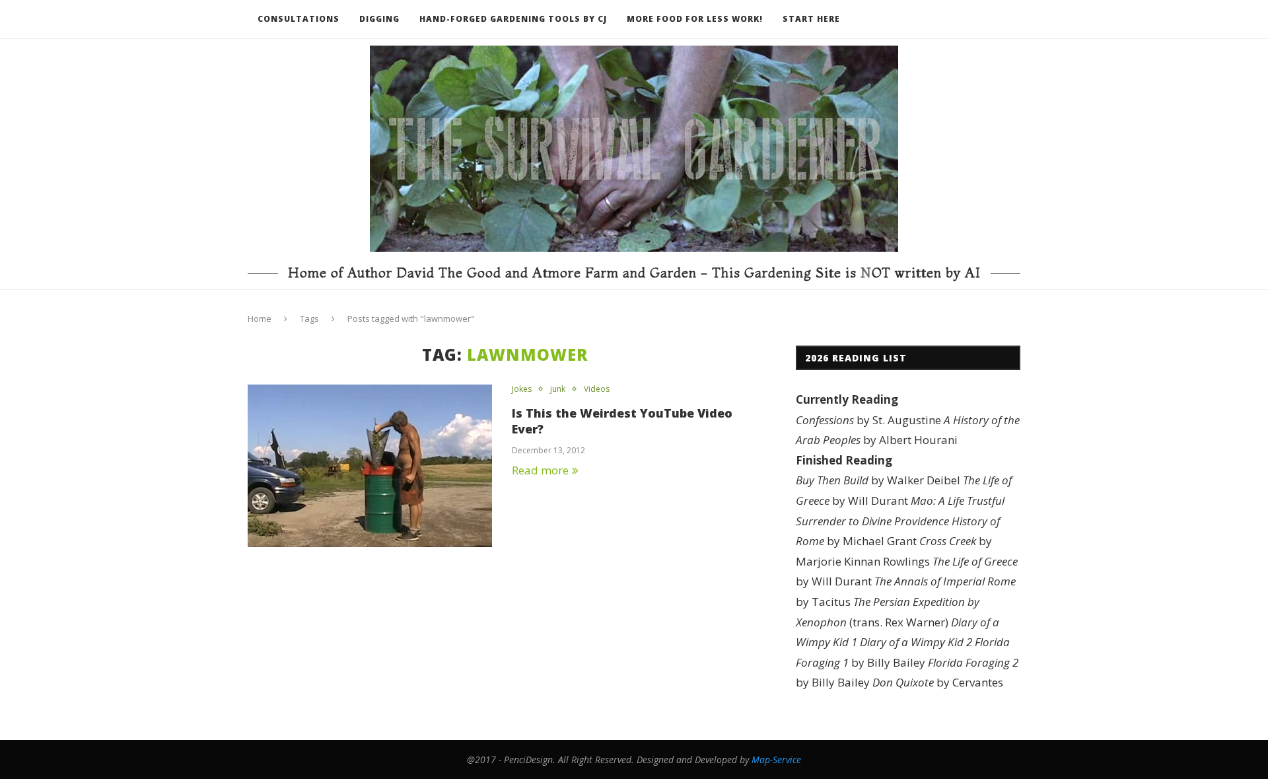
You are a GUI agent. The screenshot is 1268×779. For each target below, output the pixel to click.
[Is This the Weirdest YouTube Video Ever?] (370, 466)
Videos (597, 389)
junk (557, 389)
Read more (540, 470)
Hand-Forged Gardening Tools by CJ (513, 18)
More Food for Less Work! (695, 18)
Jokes (522, 389)
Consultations (298, 18)
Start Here (811, 18)
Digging (379, 18)
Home (259, 318)
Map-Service (776, 759)
